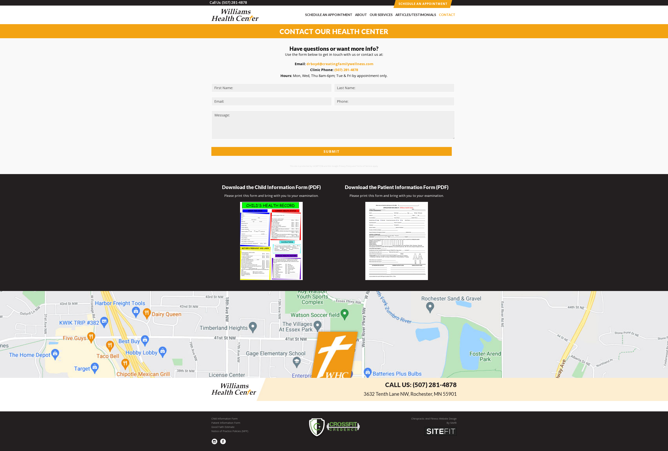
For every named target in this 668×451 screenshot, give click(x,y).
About (361, 15)
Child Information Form (224, 418)
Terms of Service (364, 166)
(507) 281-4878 (346, 69)
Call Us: (421, 384)
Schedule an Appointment (328, 15)
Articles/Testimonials (415, 15)
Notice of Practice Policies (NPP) (229, 431)
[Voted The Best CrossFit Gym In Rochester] (334, 427)
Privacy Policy (345, 166)
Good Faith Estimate (222, 427)
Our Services (381, 15)
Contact (447, 15)
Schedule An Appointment (423, 4)
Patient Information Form (225, 422)
